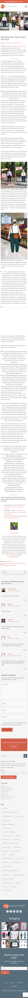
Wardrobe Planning (7, 561)
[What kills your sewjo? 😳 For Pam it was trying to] (14, 926)
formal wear (5, 851)
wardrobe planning (7, 890)
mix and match (19, 858)
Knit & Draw (4, 793)
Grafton (4, 855)
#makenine (5, 808)
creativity (16, 839)
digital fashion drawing (19, 563)
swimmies (18, 883)
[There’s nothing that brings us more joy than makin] (5, 926)
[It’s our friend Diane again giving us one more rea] (5, 944)
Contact (12, 982)
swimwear (13, 887)
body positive (6, 820)
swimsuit (4, 887)
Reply (25, 600)
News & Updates (5, 799)
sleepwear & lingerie (8, 879)
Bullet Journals (5, 795)
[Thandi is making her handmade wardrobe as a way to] (23, 926)
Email (2, 770)
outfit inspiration (16, 862)
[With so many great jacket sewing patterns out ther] (23, 935)
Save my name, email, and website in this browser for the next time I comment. (13, 724)
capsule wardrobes (7, 563)
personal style (7, 866)
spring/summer (7, 883)
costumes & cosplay (7, 836)
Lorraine (10, 619)
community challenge (8, 832)
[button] (25, 6)
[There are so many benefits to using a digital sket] (23, 944)
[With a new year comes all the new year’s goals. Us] (14, 935)
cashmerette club (6, 828)
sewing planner (18, 875)
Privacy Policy (14, 986)
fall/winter (17, 847)
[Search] (25, 756)
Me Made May (18, 46)
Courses (3, 786)
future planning (16, 851)
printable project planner (10, 871)
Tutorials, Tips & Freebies (8, 797)
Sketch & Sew (4, 791)
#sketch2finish (7, 816)
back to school (19, 816)
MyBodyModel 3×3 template (14, 296)
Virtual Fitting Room (6, 789)
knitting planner (7, 858)
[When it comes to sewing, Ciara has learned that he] (5, 935)
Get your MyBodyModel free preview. (14, 1)
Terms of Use (20, 982)
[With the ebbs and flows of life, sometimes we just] (14, 944)
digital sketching (6, 847)
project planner (6, 875)
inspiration (12, 855)
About (6, 982)
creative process (6, 839)
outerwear (5, 862)
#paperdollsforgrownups (9, 565)
